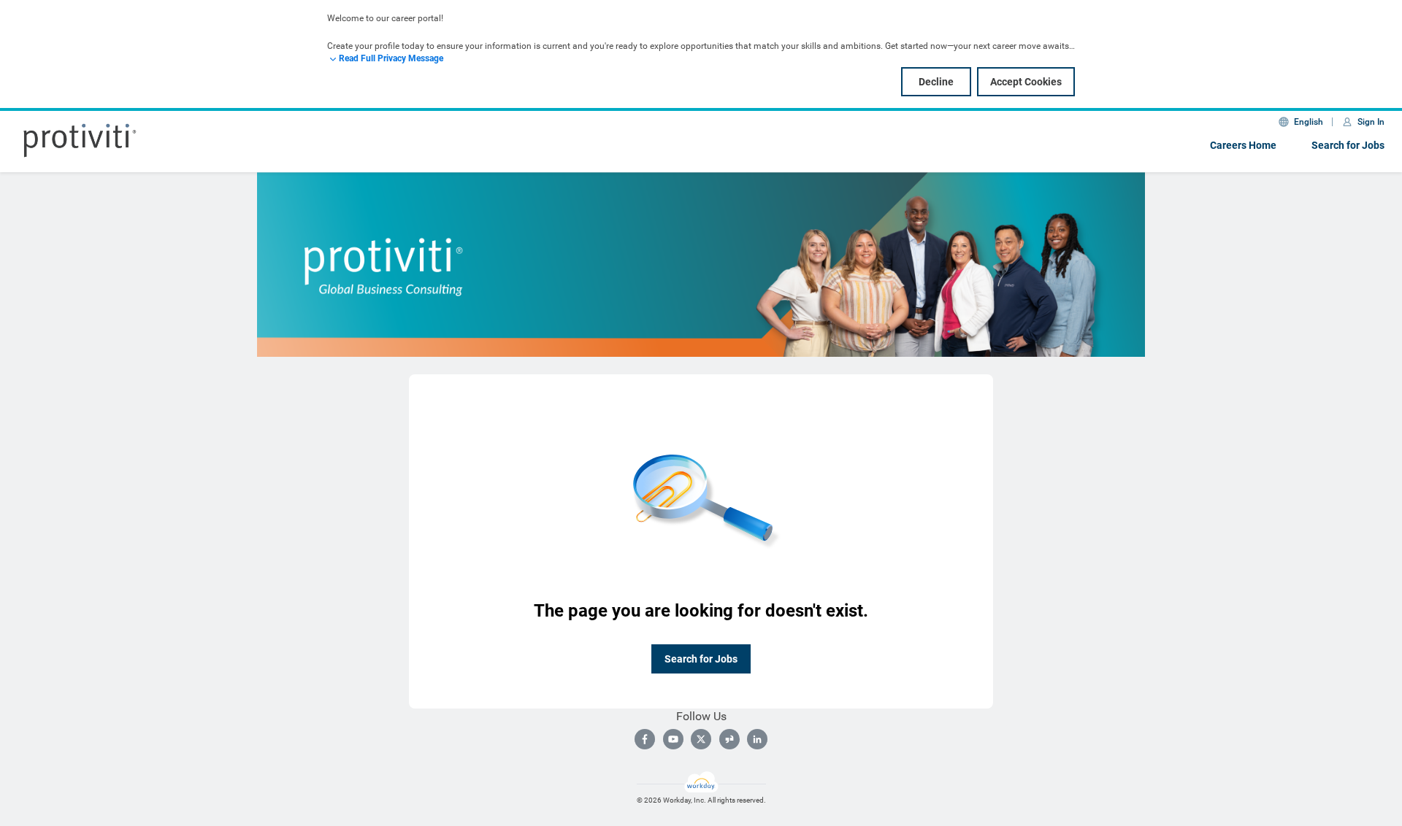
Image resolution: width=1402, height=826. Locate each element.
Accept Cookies (1026, 82)
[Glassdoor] (729, 739)
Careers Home (1243, 145)
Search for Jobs (1347, 145)
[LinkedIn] (757, 739)
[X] (701, 739)
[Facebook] (645, 739)
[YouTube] (673, 739)
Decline (936, 82)
